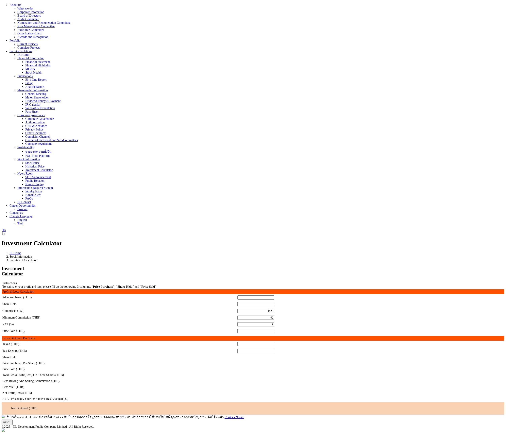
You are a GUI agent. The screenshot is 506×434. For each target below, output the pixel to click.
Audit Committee (28, 19)
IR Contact (24, 202)
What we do (25, 8)
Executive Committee (30, 29)
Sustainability (25, 147)
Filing (29, 83)
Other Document (35, 133)
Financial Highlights (38, 65)
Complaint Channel (37, 136)
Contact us (16, 212)
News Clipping (34, 184)
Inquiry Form (33, 191)
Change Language (20, 216)
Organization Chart (29, 33)
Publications (25, 76)
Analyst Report (34, 86)
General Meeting (35, 93)
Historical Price (34, 166)
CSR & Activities (36, 126)
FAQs (29, 198)
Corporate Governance (39, 118)
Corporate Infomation (30, 12)
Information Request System (35, 187)
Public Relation (34, 180)
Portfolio (14, 40)
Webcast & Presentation (40, 108)
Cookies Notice (234, 417)
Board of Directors (29, 15)
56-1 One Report (35, 79)
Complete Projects (28, 47)
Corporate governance (31, 115)
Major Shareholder (37, 97)
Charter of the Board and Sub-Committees (51, 140)
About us (15, 5)
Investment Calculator (39, 170)
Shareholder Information (32, 90)
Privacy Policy (34, 129)
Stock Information (28, 159)
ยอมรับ (7, 422)
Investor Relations (20, 51)
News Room (25, 173)
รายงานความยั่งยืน (38, 151)
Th (4, 230)
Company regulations (38, 143)
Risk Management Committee (36, 26)
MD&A (30, 69)
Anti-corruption (35, 122)
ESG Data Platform (37, 155)
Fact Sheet (31, 111)
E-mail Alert (33, 195)
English (22, 219)
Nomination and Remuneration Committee (43, 22)
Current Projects (27, 44)
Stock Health (33, 72)
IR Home (23, 54)
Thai (20, 223)
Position (22, 209)
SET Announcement (38, 177)
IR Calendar (33, 104)
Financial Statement (37, 61)
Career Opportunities (22, 205)
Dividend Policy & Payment (42, 101)
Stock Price (32, 163)
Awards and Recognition (32, 37)
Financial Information (30, 58)
